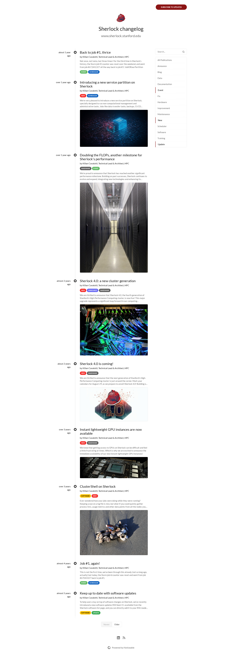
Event (160, 90)
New (160, 120)
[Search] (183, 52)
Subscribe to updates (171, 7)
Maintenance (164, 114)
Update (161, 144)
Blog (160, 72)
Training (161, 138)
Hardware (162, 102)
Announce (162, 66)
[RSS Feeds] (124, 637)
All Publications (165, 60)
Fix (159, 96)
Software (162, 132)
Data (160, 78)
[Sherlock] (121, 18)
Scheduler (162, 126)
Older (117, 624)
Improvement (164, 108)
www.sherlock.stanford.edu (121, 36)
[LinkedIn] (120, 637)
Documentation (165, 84)
